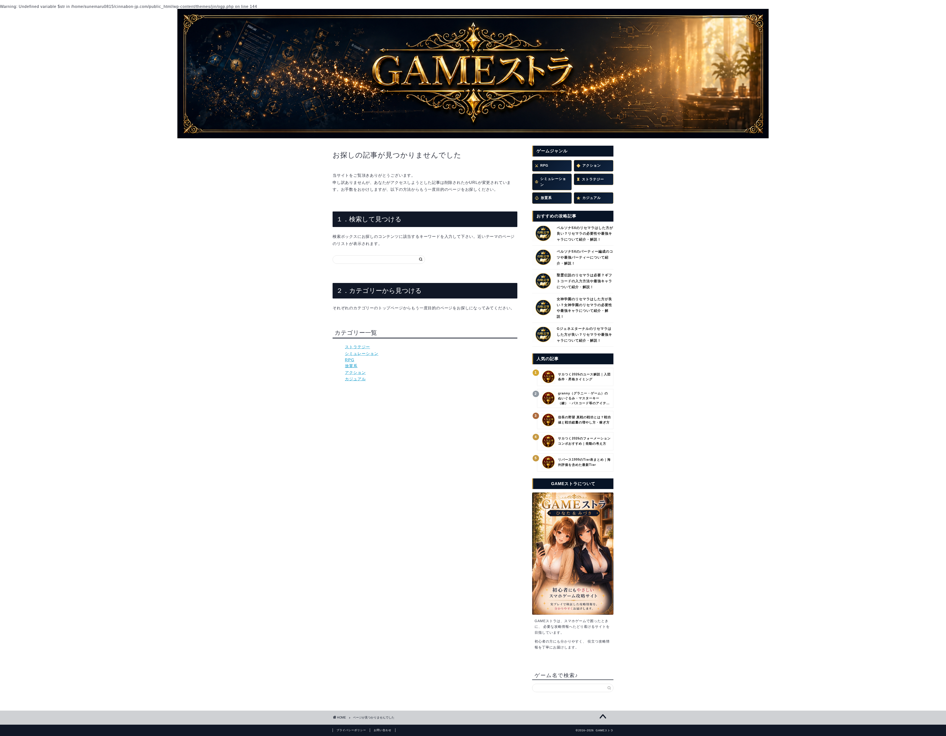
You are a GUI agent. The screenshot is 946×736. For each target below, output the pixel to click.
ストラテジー (357, 347)
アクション (355, 372)
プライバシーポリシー (351, 730)
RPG (349, 360)
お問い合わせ (382, 730)
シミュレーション (361, 353)
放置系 (351, 366)
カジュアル (355, 379)
